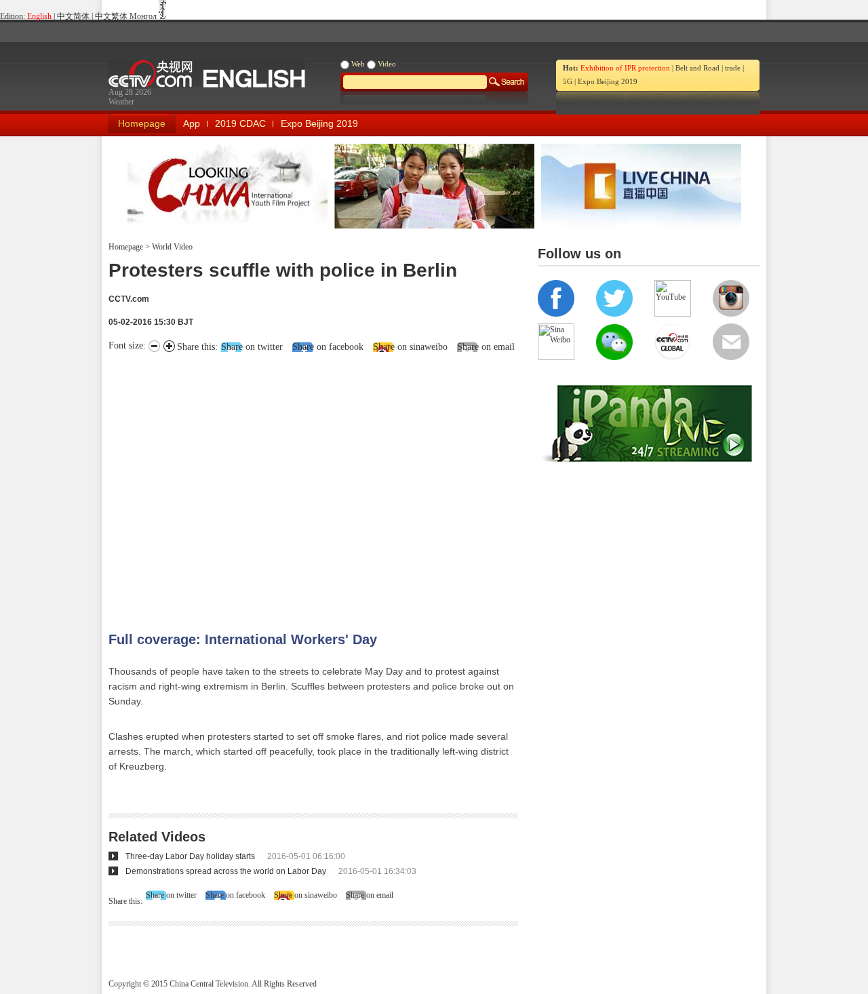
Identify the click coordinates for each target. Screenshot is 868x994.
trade (733, 68)
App (191, 123)
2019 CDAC (240, 123)
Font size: (128, 345)
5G (567, 81)
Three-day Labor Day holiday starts (190, 856)
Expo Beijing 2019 (607, 81)
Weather (121, 101)
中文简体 (73, 16)
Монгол (143, 16)
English (39, 16)
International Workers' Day (291, 639)
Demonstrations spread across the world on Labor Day (225, 871)
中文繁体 (111, 16)
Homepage (141, 123)
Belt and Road (697, 68)
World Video (171, 247)
